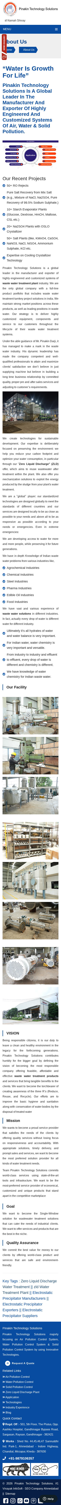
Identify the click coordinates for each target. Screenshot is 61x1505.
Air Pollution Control (17, 1376)
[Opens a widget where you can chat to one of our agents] (48, 1499)
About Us (28, 49)
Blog (8, 1412)
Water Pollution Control (19, 1381)
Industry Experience (17, 1407)
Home (8, 49)
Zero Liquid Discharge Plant (22, 1392)
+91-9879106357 (21, 1458)
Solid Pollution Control (19, 1387)
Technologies (13, 1402)
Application (12, 1397)
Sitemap (10, 1493)
